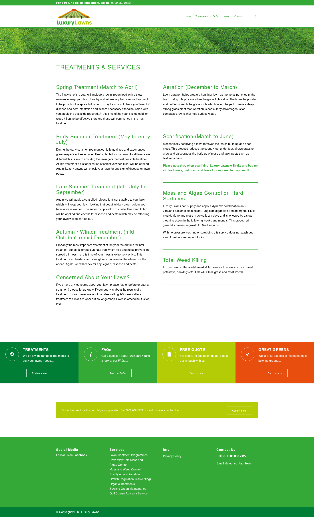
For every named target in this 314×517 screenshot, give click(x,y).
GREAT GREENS (273, 349)
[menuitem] (187, 16)
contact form (242, 463)
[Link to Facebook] (255, 16)
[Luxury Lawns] (74, 16)
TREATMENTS (36, 349)
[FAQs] (90, 354)
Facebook (80, 455)
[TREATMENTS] (12, 354)
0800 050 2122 (121, 3)
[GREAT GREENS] (247, 354)
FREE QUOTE (192, 349)
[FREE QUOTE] (169, 354)
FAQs (106, 349)
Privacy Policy (172, 456)
